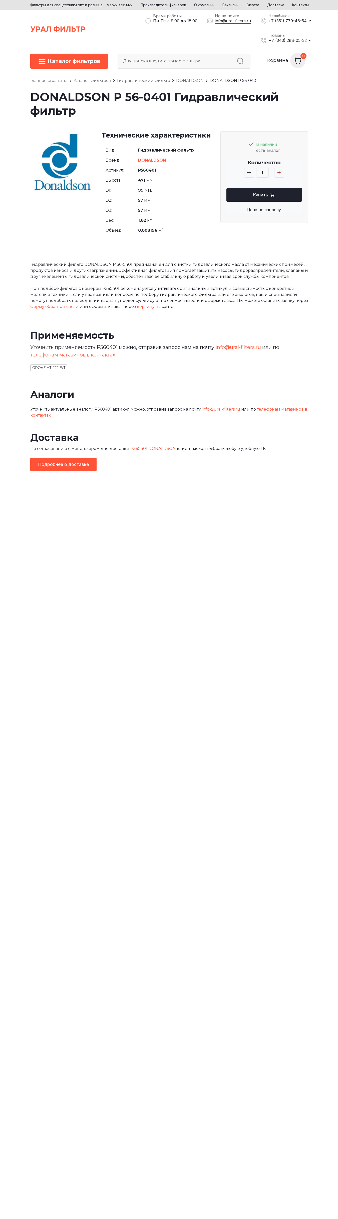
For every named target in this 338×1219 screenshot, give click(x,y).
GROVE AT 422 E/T (48, 367)
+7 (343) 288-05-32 (288, 40)
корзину (146, 306)
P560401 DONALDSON (153, 448)
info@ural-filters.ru (233, 20)
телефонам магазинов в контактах (72, 355)
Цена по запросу (264, 209)
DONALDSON (152, 160)
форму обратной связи (54, 306)
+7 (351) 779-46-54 (287, 20)
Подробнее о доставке (63, 464)
